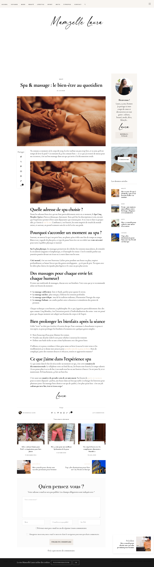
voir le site (47, 222)
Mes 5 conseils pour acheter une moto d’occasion (128, 224)
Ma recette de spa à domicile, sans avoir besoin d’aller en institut (128, 194)
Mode (23, 4)
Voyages (14, 4)
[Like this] (21, 186)
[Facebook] (21, 156)
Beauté (31, 4)
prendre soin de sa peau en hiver (77, 349)
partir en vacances (95, 378)
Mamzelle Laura (30, 412)
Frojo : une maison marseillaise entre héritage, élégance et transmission (128, 210)
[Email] (21, 171)
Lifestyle (40, 4)
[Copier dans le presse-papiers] (21, 181)
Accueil (5, 4)
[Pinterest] (21, 166)
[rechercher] (85, 4)
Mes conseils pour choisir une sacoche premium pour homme (125, 545)
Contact (78, 4)
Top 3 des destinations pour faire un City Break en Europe (128, 239)
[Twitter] (21, 161)
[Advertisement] (77, 54)
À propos (67, 4)
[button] (22, 437)
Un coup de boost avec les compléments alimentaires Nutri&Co (61, 449)
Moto (58, 4)
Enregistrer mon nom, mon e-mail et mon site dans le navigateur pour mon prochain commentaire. (64, 534)
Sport (50, 4)
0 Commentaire (99, 412)
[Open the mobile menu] (150, 4)
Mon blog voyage (124, 135)
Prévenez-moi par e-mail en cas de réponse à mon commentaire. (62, 528)
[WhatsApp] (21, 176)
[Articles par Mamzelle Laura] (20, 413)
